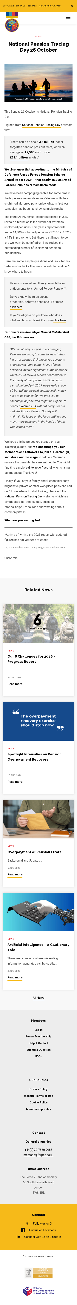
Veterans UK (28, 406)
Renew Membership (38, 1036)
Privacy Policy (38, 1089)
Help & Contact (38, 1043)
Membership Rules (38, 1109)
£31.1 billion (19, 157)
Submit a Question (39, 1049)
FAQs (38, 1056)
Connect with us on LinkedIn (42, 1237)
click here (16, 307)
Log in (39, 1029)
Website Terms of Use (38, 1096)
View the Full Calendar (50, 5)
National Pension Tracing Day (41, 125)
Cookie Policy (38, 1102)
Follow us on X (42, 1223)
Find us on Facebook (42, 1230)
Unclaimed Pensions (54, 547)
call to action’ (34, 467)
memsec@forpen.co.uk (38, 1155)
